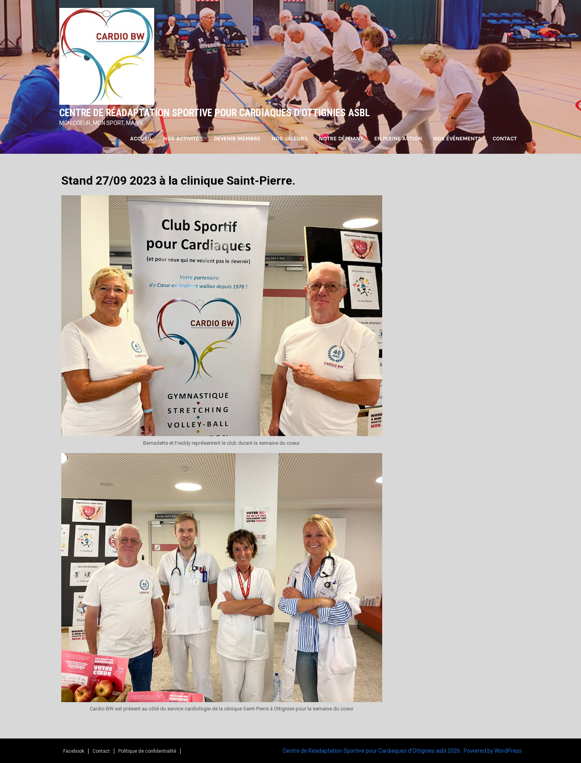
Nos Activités (183, 138)
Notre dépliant (341, 138)
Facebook (73, 751)
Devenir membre (237, 138)
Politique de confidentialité (147, 751)
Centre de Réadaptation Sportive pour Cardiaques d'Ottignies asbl (214, 113)
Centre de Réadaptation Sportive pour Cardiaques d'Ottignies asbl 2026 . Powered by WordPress (402, 751)
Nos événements (457, 138)
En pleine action (398, 138)
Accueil (141, 138)
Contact (504, 138)
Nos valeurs (290, 138)
